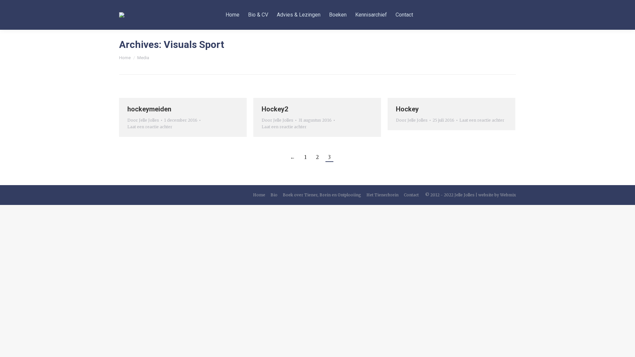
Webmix (508, 194)
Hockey (407, 109)
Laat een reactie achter (149, 126)
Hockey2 (275, 109)
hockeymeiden (149, 109)
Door (143, 120)
